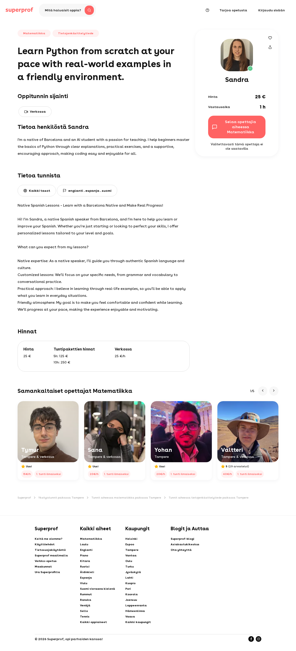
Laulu (84, 544)
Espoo (129, 544)
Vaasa (130, 616)
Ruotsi (84, 566)
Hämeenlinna (135, 611)
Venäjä (85, 605)
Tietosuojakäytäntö (50, 550)
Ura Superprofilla (47, 572)
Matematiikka (91, 538)
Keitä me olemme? (48, 538)
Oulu (128, 561)
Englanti (86, 550)
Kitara (85, 561)
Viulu (83, 583)
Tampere (132, 550)
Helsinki (131, 538)
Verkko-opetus (46, 561)
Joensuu (131, 599)
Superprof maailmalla (51, 555)
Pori (128, 588)
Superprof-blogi (182, 538)
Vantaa (130, 555)
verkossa (38, 111)
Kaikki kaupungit (138, 622)
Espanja (86, 577)
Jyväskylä (133, 572)
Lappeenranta (136, 605)
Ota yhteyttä (181, 550)
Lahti (129, 577)
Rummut (86, 594)
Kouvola (131, 594)
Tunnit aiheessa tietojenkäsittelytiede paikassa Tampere (209, 497)
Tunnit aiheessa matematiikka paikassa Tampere (126, 497)
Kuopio (130, 583)
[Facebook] (251, 639)
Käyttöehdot (45, 544)
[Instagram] (258, 639)
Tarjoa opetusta (233, 10)
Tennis (84, 616)
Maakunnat (43, 566)
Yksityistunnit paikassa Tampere (61, 497)
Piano (84, 555)
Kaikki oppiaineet (93, 622)
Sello (84, 611)
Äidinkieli (87, 572)
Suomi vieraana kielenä (97, 588)
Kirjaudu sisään (271, 10)
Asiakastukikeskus (185, 544)
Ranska (85, 599)
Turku (129, 566)
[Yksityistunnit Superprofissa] (19, 10)
